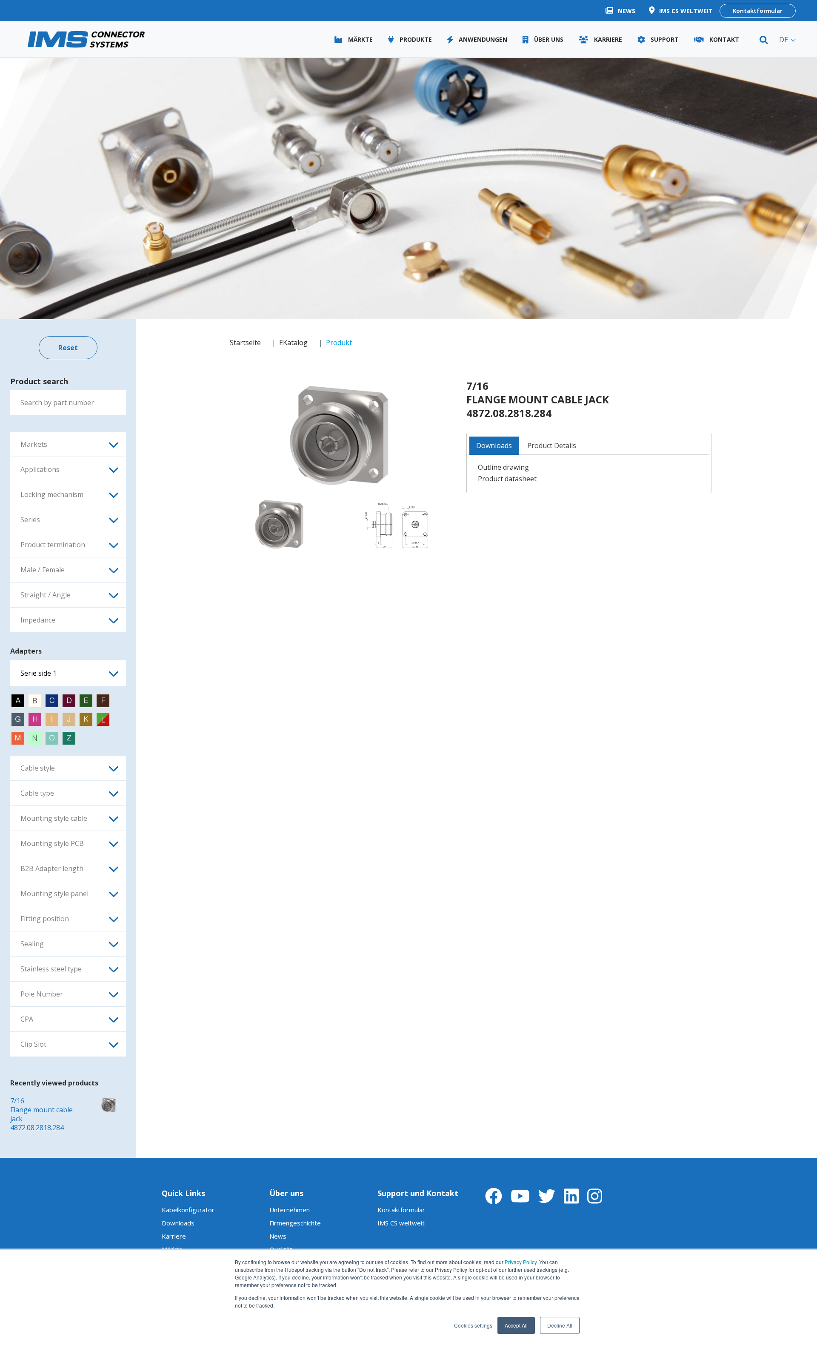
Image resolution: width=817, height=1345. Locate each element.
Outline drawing (503, 467)
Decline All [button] (559, 1325)
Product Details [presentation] (551, 445)
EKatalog (293, 342)
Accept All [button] (516, 1325)
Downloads (178, 1223)
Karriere (174, 1236)
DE (783, 39)
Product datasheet (507, 478)
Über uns (286, 1193)
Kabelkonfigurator (188, 1209)
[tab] (494, 446)
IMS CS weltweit (401, 1223)
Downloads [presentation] (494, 445)
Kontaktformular (758, 10)
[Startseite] (86, 39)
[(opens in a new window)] (338, 437)
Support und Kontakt (417, 1193)
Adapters (26, 651)
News (277, 1236)
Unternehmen (289, 1209)
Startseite (245, 342)
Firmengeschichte (295, 1223)
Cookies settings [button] (473, 1325)
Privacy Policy (521, 1261)
